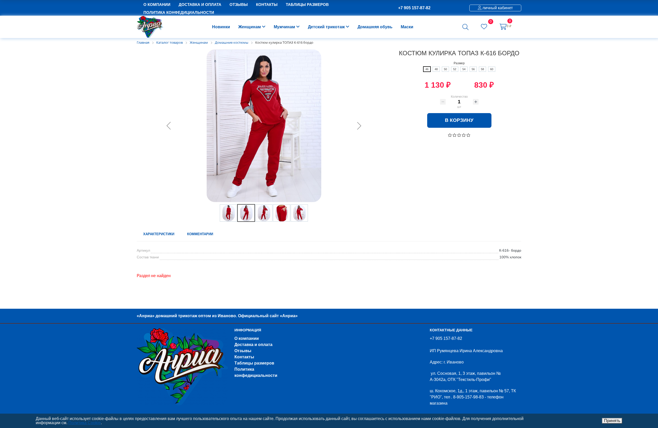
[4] (464, 135)
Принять (612, 420)
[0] (484, 27)
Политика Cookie (84, 423)
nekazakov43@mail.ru (450, 344)
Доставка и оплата (253, 344)
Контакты (244, 357)
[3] (459, 135)
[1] (450, 135)
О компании (246, 338)
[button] (465, 27)
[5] (468, 135)
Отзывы (242, 351)
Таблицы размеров (254, 363)
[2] (454, 135)
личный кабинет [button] (497, 8)
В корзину (459, 120)
